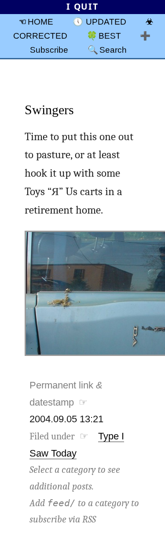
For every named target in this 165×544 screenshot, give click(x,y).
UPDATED (106, 21)
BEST (110, 35)
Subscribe (49, 49)
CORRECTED (40, 35)
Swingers (49, 109)
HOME (40, 21)
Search (113, 49)
